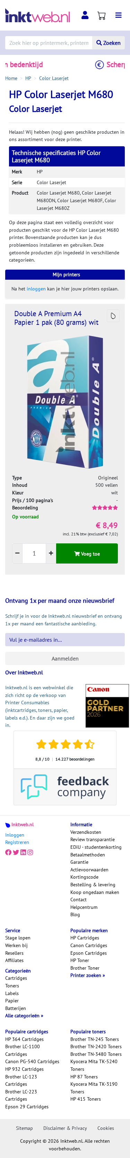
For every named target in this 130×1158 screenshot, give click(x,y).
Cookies (105, 1128)
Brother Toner (84, 968)
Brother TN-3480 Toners (96, 1054)
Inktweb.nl (22, 824)
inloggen (36, 289)
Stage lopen (18, 938)
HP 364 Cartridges (24, 1039)
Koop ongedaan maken (94, 892)
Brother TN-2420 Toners (96, 1046)
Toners (12, 986)
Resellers (14, 953)
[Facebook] (8, 852)
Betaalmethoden (87, 855)
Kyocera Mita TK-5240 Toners (94, 1065)
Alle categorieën (23, 1015)
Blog (75, 914)
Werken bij (16, 945)
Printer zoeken (86, 975)
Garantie (79, 862)
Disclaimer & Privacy (65, 1128)
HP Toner (79, 960)
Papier (12, 1000)
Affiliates (14, 960)
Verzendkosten (85, 832)
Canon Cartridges (88, 945)
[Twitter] (16, 852)
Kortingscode (84, 877)
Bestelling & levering (92, 884)
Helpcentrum (83, 907)
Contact (78, 899)
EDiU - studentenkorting (96, 847)
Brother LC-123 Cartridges (21, 1080)
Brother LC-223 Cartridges (21, 1095)
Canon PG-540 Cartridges (32, 1061)
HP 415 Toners (85, 1099)
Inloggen (14, 835)
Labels (12, 993)
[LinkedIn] (23, 852)
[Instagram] (30, 852)
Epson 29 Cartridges (27, 1106)
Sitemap (24, 1128)
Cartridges (16, 978)
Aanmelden (65, 658)
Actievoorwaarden (89, 870)
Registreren (17, 842)
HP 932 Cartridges (24, 1069)
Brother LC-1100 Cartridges (22, 1050)
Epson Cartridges (88, 953)
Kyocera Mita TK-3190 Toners (94, 1088)
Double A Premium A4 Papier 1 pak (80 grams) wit (56, 318)
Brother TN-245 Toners (94, 1039)
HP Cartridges (84, 938)
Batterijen (15, 1008)
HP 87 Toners (84, 1077)
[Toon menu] (118, 15)
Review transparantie (92, 839)
